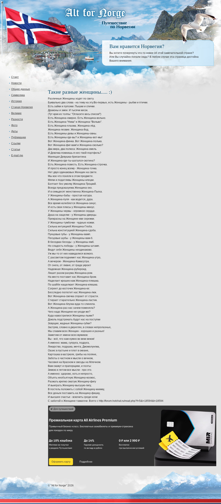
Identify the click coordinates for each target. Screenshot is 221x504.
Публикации (18, 137)
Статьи (15, 149)
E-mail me (17, 155)
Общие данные (20, 89)
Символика (18, 95)
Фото (14, 125)
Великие (16, 113)
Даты (14, 131)
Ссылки (16, 143)
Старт (15, 77)
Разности (17, 119)
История (16, 101)
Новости (16, 83)
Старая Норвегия (22, 107)
